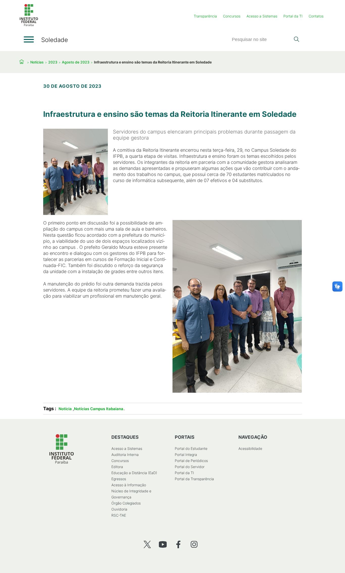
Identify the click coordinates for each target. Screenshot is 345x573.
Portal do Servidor (190, 467)
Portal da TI (293, 16)
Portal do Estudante (191, 448)
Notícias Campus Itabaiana (98, 409)
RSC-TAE (118, 515)
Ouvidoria (119, 509)
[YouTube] (163, 544)
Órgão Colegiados (126, 503)
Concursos (231, 16)
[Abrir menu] (28, 39)
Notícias (37, 62)
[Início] (28, 25)
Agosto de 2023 (75, 62)
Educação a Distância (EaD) (134, 473)
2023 (52, 62)
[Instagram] (194, 544)
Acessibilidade (250, 448)
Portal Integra (186, 454)
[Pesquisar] (296, 39)
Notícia (65, 409)
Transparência (205, 16)
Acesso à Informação (128, 485)
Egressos (118, 479)
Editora (117, 467)
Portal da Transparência (194, 479)
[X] (147, 544)
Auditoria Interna (125, 454)
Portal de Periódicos (191, 460)
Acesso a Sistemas (262, 16)
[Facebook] (178, 544)
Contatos (316, 16)
